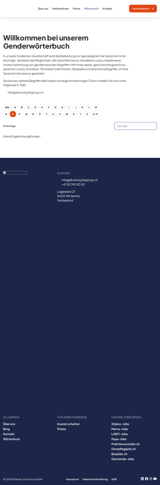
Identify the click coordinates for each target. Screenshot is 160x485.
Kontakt (107, 8)
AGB (114, 479)
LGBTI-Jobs (119, 434)
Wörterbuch (91, 8)
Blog (6, 429)
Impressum (72, 479)
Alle (7, 107)
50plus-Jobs (120, 424)
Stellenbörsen (60, 8)
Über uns (43, 8)
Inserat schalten (68, 424)
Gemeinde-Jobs (122, 459)
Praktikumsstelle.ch (125, 444)
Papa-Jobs (119, 439)
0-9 (95, 114)
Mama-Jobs (119, 429)
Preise (76, 8)
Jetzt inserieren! (140, 8)
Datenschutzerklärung (95, 479)
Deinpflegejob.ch (123, 449)
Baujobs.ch (119, 454)
